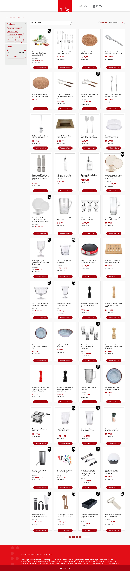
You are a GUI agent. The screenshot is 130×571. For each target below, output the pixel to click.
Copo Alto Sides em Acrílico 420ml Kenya (87, 429)
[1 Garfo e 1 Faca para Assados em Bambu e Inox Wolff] (65, 83)
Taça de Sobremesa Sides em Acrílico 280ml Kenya (40, 304)
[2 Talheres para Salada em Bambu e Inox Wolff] (89, 83)
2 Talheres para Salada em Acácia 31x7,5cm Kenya (65, 515)
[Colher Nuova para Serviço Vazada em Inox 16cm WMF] (114, 40)
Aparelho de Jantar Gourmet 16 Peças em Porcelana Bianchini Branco (40, 219)
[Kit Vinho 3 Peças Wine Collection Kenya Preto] (40, 503)
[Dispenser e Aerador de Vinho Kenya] (40, 459)
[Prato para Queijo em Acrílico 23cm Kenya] (114, 124)
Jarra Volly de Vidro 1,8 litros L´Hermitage (112, 218)
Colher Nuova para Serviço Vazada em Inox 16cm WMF (113, 52)
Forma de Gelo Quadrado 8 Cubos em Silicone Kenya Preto (89, 516)
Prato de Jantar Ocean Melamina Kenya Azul (112, 388)
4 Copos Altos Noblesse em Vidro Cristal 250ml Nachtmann (89, 346)
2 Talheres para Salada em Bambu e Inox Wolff (89, 95)
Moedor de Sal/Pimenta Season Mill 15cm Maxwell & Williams (113, 346)
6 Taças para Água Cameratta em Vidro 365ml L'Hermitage (40, 262)
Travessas (11, 40)
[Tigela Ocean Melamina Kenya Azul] (65, 333)
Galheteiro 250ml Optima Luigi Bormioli (89, 176)
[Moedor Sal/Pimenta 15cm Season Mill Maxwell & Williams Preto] (65, 376)
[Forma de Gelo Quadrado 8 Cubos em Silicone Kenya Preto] (89, 503)
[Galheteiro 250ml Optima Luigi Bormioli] (89, 163)
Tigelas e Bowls (12, 31)
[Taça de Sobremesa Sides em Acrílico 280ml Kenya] (40, 292)
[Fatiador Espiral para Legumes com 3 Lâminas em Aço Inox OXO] (40, 40)
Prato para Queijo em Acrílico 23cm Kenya (112, 136)
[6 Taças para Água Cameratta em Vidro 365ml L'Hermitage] (40, 249)
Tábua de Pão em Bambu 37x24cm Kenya (64, 136)
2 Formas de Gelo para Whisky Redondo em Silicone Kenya (112, 471)
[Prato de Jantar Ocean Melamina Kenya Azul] (114, 376)
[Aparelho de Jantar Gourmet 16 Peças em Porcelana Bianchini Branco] (40, 206)
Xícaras (20, 34)
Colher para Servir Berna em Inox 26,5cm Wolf (40, 136)
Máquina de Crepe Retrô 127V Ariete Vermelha (88, 261)
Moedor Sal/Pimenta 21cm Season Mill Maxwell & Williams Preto (89, 305)
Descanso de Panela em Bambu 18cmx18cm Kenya (113, 261)
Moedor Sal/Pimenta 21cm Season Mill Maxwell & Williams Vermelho (40, 389)
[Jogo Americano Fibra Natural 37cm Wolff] (89, 40)
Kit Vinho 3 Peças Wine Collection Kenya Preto (39, 515)
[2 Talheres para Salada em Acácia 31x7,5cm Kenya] (65, 503)
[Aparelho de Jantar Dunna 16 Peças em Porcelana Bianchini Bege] (114, 163)
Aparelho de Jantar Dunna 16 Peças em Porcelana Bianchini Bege (113, 176)
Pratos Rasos (11, 34)
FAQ (80, 6)
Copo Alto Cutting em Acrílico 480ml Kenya (63, 429)
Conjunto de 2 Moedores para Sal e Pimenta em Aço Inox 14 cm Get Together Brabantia (40, 177)
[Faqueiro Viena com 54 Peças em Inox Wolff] (65, 40)
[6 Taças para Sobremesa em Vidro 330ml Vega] (89, 206)
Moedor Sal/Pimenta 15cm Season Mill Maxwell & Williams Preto (65, 389)
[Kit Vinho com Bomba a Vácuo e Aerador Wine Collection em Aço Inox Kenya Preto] (89, 459)
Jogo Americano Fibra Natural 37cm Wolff (87, 52)
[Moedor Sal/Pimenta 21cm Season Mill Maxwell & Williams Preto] (89, 292)
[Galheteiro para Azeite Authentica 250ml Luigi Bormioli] (65, 163)
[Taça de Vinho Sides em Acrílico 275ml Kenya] (65, 292)
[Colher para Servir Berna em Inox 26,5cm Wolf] (40, 124)
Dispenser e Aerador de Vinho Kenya (39, 471)
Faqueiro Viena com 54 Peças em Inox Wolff (64, 52)
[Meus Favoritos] (85, 6)
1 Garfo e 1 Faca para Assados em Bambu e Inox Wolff (65, 96)
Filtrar (16, 57)
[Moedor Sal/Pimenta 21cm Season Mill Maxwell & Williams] (114, 292)
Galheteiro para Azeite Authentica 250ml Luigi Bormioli (64, 176)
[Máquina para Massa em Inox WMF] (40, 417)
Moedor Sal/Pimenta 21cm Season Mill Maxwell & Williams (113, 305)
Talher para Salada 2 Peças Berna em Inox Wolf (89, 136)
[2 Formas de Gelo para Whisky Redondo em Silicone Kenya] (114, 459)
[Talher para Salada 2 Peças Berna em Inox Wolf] (89, 124)
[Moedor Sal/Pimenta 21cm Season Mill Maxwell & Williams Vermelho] (40, 376)
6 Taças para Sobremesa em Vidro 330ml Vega (88, 218)
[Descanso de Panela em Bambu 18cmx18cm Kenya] (114, 249)
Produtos (13, 18)
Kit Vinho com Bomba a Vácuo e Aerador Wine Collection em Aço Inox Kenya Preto (88, 472)
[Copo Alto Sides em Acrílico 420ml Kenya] (89, 417)
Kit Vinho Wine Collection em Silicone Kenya (64, 471)
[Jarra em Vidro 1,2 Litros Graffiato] (89, 376)
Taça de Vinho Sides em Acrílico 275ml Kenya (64, 304)
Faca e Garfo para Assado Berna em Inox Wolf (113, 95)
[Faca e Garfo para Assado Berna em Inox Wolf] (114, 83)
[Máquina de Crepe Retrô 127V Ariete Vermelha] (89, 249)
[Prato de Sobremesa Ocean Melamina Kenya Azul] (40, 333)
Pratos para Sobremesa (14, 28)
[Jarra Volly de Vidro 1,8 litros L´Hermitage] (114, 206)
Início (6, 18)
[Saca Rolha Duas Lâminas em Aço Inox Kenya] (114, 503)
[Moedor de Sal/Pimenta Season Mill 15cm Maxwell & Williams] (114, 333)
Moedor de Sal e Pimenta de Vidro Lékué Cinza (113, 429)
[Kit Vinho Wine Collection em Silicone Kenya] (65, 459)
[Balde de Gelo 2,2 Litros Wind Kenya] (65, 249)
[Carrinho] (111, 6)
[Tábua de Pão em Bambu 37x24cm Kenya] (65, 124)
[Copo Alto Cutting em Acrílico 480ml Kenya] (65, 417)
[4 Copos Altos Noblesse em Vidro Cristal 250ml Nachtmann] (89, 333)
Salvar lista (65, 568)
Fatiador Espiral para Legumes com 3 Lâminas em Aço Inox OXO (39, 53)
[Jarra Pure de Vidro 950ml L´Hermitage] (65, 206)
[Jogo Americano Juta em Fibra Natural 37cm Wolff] (40, 83)
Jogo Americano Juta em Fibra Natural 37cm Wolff (40, 95)
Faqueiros (19, 40)
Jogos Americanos (13, 37)
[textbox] (30, 6)
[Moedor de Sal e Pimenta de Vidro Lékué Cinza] (114, 417)
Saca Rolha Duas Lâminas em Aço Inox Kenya (113, 515)
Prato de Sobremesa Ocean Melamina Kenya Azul (39, 346)
